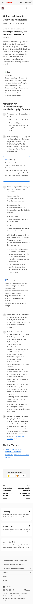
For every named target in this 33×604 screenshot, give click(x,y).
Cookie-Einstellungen (19, 598)
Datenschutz (17, 596)
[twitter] (10, 590)
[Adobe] (9, 2)
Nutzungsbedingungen (8, 598)
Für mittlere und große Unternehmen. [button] (13, 564)
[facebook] (4, 590)
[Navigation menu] (3, 2)
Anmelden (28, 2)
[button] (21, 2)
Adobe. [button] (5, 576)
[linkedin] (13, 590)
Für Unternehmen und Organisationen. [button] (13, 568)
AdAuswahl (7, 601)
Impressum (23, 593)
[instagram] (7, 590)
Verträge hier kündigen (8, 596)
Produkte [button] (5, 581)
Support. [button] (5, 572)
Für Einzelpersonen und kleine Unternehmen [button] (15, 560)
